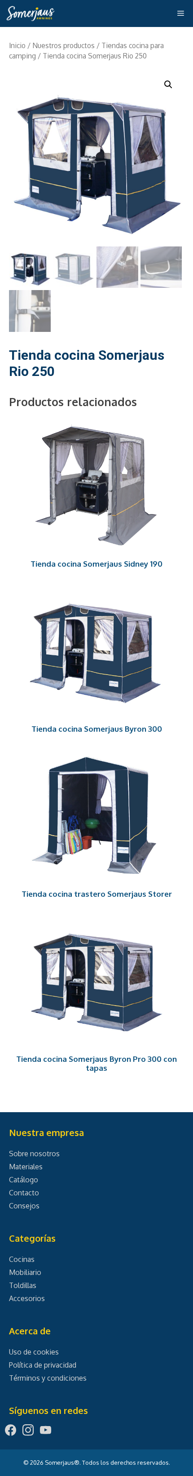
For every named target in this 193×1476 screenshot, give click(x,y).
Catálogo (23, 1179)
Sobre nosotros (34, 1153)
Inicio (17, 45)
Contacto (24, 1192)
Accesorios (27, 1298)
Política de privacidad (42, 1364)
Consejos (24, 1205)
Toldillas (22, 1285)
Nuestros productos (63, 45)
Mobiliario (25, 1272)
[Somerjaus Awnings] (30, 13)
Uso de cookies (34, 1351)
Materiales (26, 1166)
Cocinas (22, 1259)
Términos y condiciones (48, 1377)
